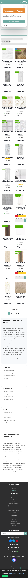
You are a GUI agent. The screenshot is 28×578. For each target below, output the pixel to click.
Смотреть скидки (14, 21)
